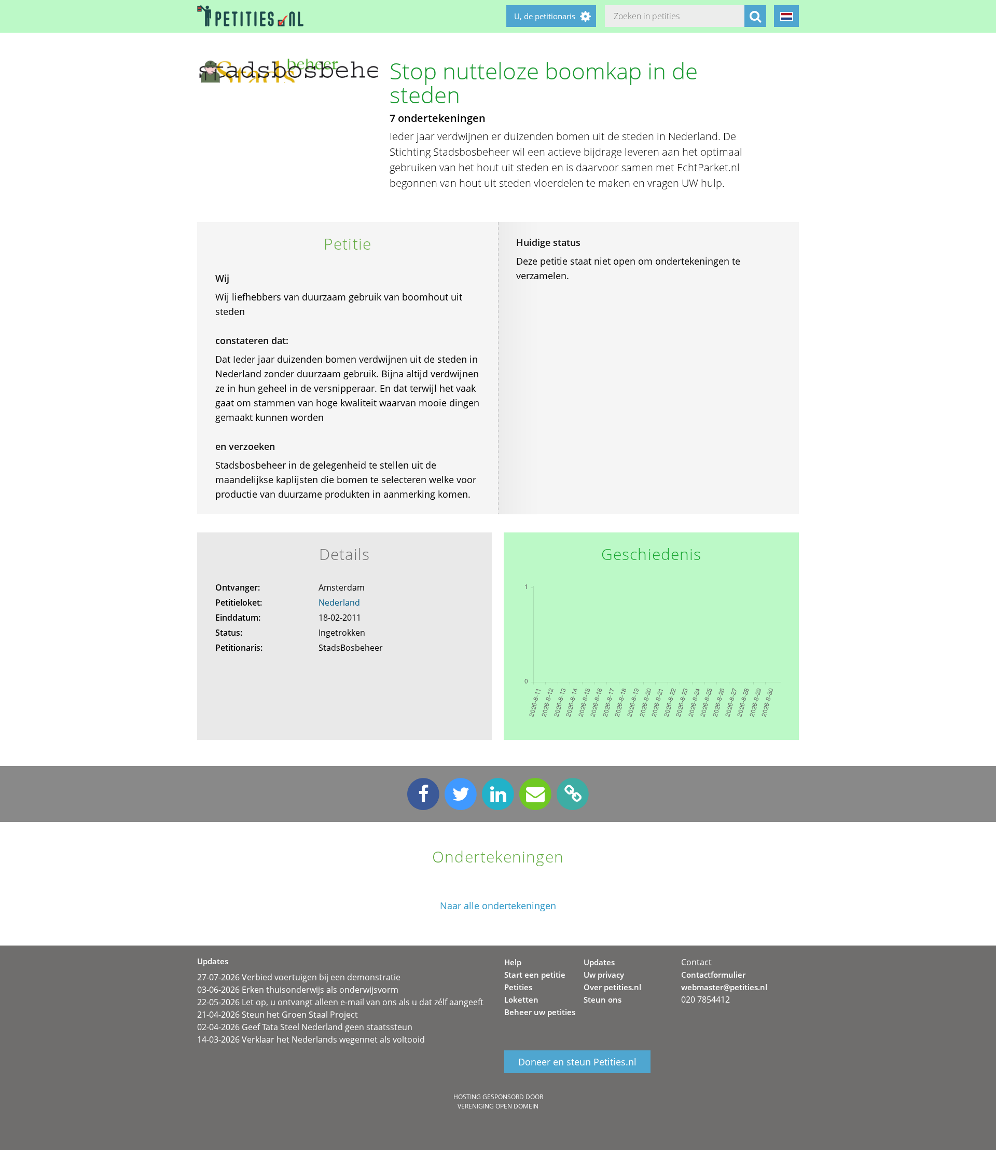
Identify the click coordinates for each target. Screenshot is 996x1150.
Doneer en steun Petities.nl (577, 1062)
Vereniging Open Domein (498, 1106)
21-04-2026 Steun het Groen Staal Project (277, 1014)
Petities (518, 987)
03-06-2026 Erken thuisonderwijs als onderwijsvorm (297, 989)
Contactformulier (713, 974)
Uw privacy (604, 974)
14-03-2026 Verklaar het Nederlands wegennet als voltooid (311, 1039)
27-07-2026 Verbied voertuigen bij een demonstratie (298, 977)
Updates (599, 962)
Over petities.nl (612, 987)
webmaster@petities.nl (724, 987)
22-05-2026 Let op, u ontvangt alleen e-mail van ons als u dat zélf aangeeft (340, 1002)
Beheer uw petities (539, 1012)
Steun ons (602, 999)
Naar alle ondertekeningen (498, 905)
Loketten (521, 999)
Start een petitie (534, 974)
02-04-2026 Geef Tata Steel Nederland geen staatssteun (304, 1027)
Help (512, 962)
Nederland (339, 602)
